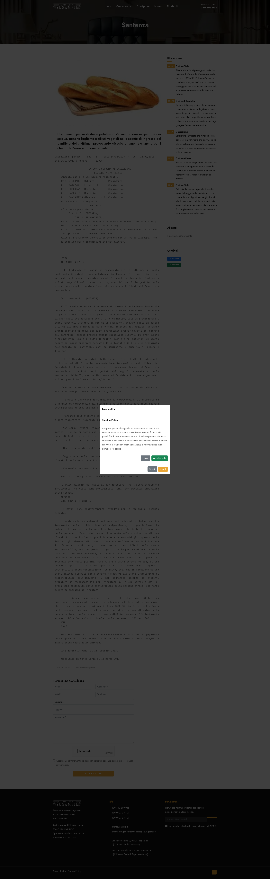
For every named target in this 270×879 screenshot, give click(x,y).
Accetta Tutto (159, 458)
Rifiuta (145, 458)
